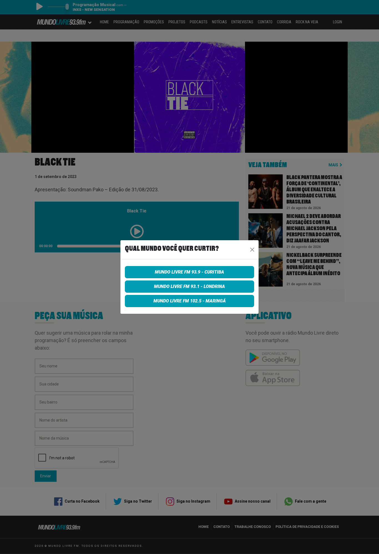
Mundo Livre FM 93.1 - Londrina (189, 286)
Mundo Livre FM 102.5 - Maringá (189, 301)
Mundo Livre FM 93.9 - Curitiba (189, 272)
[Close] (252, 249)
